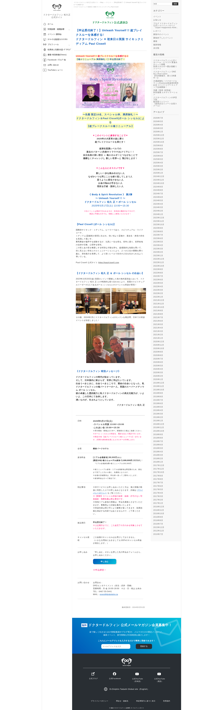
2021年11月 (158, 304)
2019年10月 (158, 390)
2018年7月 (158, 441)
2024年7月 (158, 194)
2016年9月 (158, 517)
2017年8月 (158, 479)
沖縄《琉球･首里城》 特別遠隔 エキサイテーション (165, 92)
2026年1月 (158, 132)
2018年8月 (158, 438)
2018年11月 (158, 427)
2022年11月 (158, 262)
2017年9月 (158, 476)
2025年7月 (158, 152)
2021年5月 (158, 324)
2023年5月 (158, 242)
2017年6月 (158, 486)
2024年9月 (158, 187)
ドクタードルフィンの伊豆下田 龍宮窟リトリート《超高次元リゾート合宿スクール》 (165, 101)
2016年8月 (158, 520)
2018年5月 (158, 448)
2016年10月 (158, 513)
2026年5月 (158, 121)
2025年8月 (158, 149)
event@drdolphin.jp (109, 594)
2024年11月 (158, 180)
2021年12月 (158, 300)
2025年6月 (158, 156)
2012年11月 (158, 531)
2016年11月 (158, 510)
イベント (157, 17)
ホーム (50, 24)
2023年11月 (158, 221)
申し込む (105, 561)
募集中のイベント (161, 34)
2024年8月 (158, 190)
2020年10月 (158, 348)
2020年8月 (158, 355)
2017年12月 (158, 465)
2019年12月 (158, 383)
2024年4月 (158, 204)
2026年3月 (158, 128)
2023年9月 (158, 228)
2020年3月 (158, 372)
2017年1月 (158, 503)
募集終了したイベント (163, 38)
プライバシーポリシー (99, 701)
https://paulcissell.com (108, 263)
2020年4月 (158, 369)
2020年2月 (158, 376)
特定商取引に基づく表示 (145, 701)
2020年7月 (158, 359)
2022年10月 (158, 266)
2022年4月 (158, 286)
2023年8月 (158, 231)
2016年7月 (158, 524)
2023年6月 (158, 238)
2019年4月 (158, 410)
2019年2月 (158, 417)
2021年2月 (158, 335)
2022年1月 (158, 297)
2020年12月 (158, 342)
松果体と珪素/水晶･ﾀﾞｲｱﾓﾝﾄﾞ (59, 50)
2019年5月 (158, 407)
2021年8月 (158, 314)
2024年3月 (158, 207)
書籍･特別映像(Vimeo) (57, 55)
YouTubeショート (55, 70)
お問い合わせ (53, 65)
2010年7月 (158, 534)
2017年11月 (158, 469)
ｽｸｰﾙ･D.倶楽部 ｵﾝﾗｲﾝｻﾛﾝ (58, 39)
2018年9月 (158, 434)
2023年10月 (158, 225)
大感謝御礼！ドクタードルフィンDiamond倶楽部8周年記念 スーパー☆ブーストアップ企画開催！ (166, 84)
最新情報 (157, 45)
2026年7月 (158, 118)
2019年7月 (158, 400)
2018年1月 (158, 462)
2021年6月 (158, 321)
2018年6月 (158, 445)
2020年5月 (158, 366)
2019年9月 (158, 393)
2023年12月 (158, 218)
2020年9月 (158, 352)
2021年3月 (158, 331)
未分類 (156, 48)
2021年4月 (158, 328)
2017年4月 (158, 493)
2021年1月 (158, 338)
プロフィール (53, 44)
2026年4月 (158, 125)
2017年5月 (158, 489)
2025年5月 (158, 159)
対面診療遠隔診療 (56, 29)
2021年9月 (158, 311)
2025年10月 (158, 142)
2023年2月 (158, 252)
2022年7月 (158, 276)
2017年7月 (158, 483)
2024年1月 (158, 214)
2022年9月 (158, 269)
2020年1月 (158, 379)
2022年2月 (158, 293)
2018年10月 (158, 431)
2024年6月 (158, 197)
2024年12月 (158, 176)
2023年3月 (158, 249)
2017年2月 (158, 500)
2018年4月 (158, 452)
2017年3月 (158, 496)
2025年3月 (158, 166)
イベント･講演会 (55, 34)
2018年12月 (158, 424)
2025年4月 (158, 163)
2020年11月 (158, 345)
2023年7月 (158, 235)
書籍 (155, 41)
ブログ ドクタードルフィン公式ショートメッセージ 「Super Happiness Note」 (165, 25)
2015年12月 (158, 527)
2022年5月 (158, 283)
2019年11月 (158, 386)
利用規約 (166, 701)
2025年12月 (158, 135)
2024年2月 (158, 211)
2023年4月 (158, 245)
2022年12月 (158, 259)
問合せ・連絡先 (122, 701)
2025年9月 (158, 145)
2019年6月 (158, 403)
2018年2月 (158, 459)
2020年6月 (158, 362)
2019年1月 (158, 421)
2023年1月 (158, 256)
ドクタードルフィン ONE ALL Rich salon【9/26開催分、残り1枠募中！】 (164, 75)
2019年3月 (158, 414)
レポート (157, 31)
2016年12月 (158, 507)
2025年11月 (158, 139)
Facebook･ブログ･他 (57, 60)
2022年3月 (158, 290)
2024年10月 (158, 183)
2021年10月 (158, 307)
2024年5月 (158, 200)
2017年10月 (158, 472)
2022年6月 (158, 280)
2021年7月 (158, 317)
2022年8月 (158, 273)
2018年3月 (158, 455)
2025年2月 (158, 170)
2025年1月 (158, 173)
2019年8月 (158, 397)
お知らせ (157, 20)
